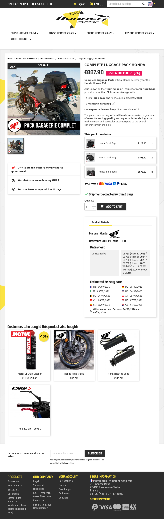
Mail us (12, 4)
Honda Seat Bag (107, 143)
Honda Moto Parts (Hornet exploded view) (17, 509)
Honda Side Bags (107, 171)
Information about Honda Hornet (43, 506)
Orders (62, 485)
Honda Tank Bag (107, 157)
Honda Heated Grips (118, 374)
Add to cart (111, 207)
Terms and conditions (38, 487)
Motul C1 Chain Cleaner (30, 374)
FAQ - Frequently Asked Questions (42, 494)
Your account (68, 477)
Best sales (13, 489)
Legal (36, 481)
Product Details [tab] (100, 222)
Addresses (64, 493)
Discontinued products (14, 499)
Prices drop (13, 481)
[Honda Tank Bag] (90, 157)
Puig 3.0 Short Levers (30, 428)
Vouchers (63, 497)
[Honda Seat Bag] (90, 143)
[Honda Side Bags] (90, 171)
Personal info (66, 481)
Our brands (13, 494)
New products (15, 485)
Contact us (38, 500)
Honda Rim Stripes (74, 374)
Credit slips (64, 489)
